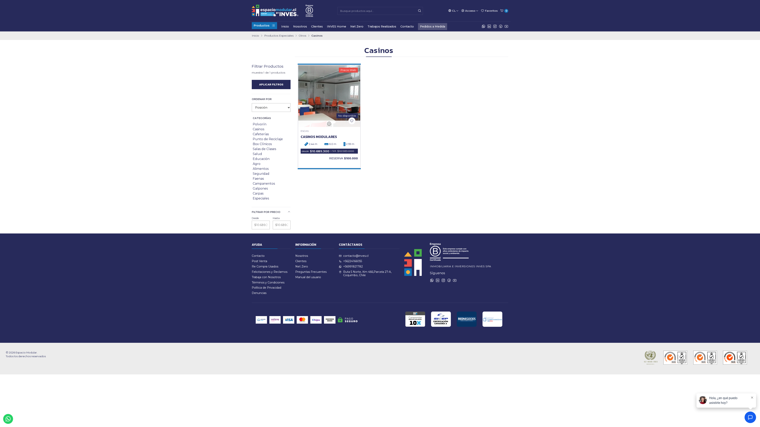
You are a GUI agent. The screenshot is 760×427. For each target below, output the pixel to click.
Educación (261, 159)
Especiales (261, 198)
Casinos (258, 129)
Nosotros (300, 26)
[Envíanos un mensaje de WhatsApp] (8, 419)
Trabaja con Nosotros (266, 277)
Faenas (258, 178)
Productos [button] (261, 25)
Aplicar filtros (271, 84)
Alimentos (261, 169)
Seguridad (261, 174)
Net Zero (356, 26)
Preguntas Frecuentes (311, 272)
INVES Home (336, 26)
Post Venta (259, 261)
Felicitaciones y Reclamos (269, 272)
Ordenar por (262, 99)
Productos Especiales (279, 35)
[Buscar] (419, 11)
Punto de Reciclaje (268, 139)
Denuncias (259, 293)
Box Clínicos (262, 144)
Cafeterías (261, 134)
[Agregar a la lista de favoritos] (351, 121)
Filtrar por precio (266, 212)
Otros (302, 35)
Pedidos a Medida (432, 26)
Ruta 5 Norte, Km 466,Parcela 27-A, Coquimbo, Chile (367, 273)
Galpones (260, 188)
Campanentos (264, 183)
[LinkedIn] (489, 26)
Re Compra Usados (265, 266)
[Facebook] (501, 26)
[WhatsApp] (483, 26)
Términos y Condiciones (268, 282)
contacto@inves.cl (356, 256)
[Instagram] (495, 26)
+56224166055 (352, 261)
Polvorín (259, 124)
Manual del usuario (308, 277)
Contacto (407, 26)
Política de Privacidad (266, 287)
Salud (257, 154)
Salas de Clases (264, 149)
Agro (256, 164)
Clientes (317, 26)
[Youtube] (506, 26)
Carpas (258, 193)
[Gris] (329, 124)
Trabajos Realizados (382, 26)
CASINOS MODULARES (319, 136)
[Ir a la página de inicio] (282, 11)
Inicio (285, 26)
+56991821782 (353, 266)
